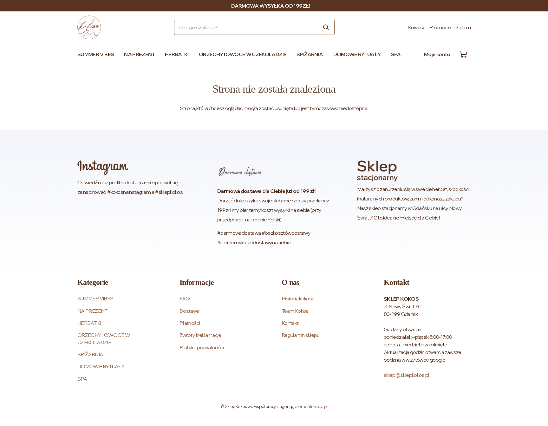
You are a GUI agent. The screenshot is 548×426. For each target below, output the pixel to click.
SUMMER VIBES (95, 298)
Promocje (440, 27)
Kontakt (290, 323)
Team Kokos (295, 311)
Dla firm (462, 27)
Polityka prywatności (201, 347)
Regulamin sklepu (301, 335)
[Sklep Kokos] (89, 27)
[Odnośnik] (134, 204)
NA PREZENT (92, 311)
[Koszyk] (463, 54)
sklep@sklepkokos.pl (406, 375)
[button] (117, 54)
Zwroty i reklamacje (200, 335)
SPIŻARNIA (90, 354)
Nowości (417, 27)
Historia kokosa (298, 298)
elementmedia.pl (311, 406)
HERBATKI (89, 323)
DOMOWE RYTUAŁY (100, 366)
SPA (82, 379)
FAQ (184, 298)
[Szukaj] (326, 27)
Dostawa (189, 311)
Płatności (189, 323)
